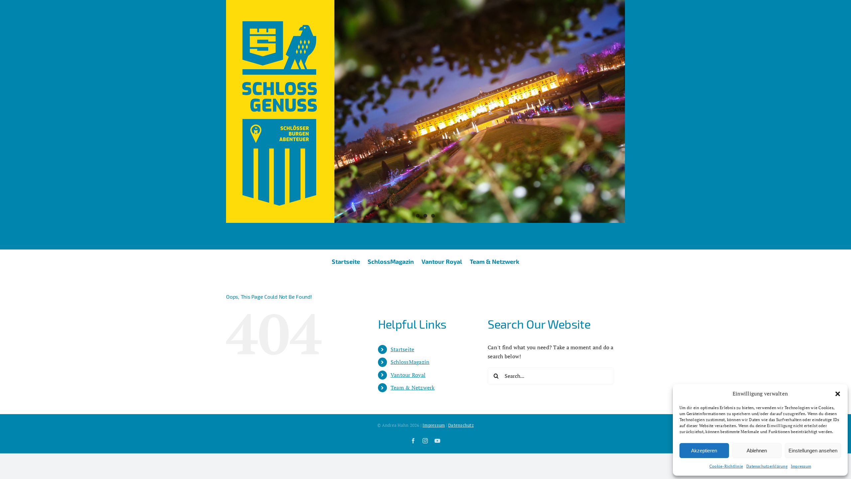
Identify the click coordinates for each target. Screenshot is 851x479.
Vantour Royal (408, 375)
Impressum (801, 466)
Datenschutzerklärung (767, 466)
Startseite (402, 349)
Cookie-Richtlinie (726, 466)
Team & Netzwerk (413, 387)
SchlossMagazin (410, 362)
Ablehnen (757, 450)
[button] (837, 394)
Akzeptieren (704, 450)
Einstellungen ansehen (813, 450)
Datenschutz (461, 425)
